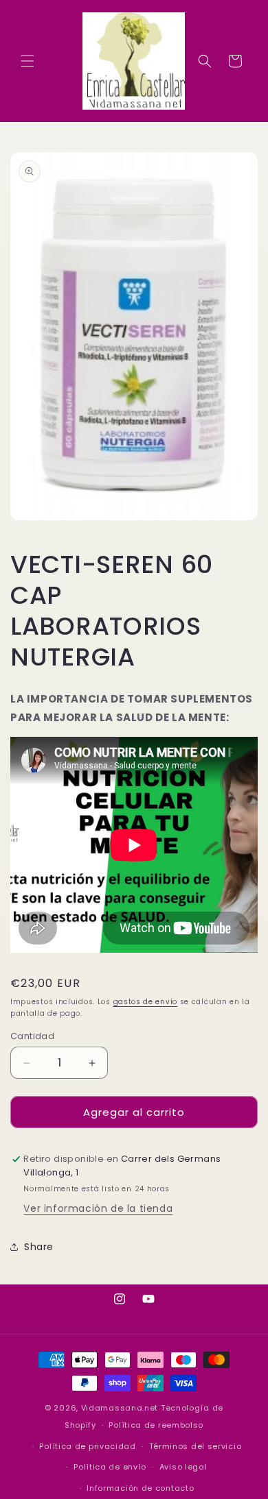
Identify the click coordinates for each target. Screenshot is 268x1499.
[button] (27, 61)
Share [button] (39, 1247)
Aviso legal (183, 1466)
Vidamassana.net (120, 1407)
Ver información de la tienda (97, 1208)
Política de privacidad (87, 1446)
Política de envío (110, 1466)
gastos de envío (145, 1002)
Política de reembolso (156, 1424)
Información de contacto (140, 1488)
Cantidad (32, 1036)
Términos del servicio (195, 1446)
